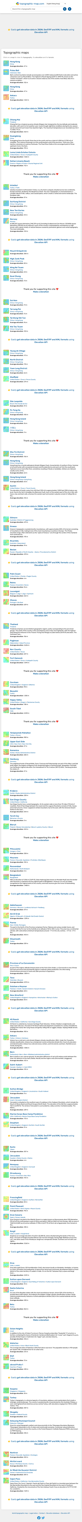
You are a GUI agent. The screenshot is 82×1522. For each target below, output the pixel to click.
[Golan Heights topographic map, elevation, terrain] (6, 1334)
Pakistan (13, 989)
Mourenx (14, 857)
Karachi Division (39, 989)
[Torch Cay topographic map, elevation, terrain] (6, 818)
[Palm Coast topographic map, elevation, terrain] (6, 576)
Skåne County (21, 1158)
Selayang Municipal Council (22, 1421)
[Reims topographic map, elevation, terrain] (6, 584)
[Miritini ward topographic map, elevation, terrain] (6, 1463)
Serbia (12, 753)
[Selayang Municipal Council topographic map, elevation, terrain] (6, 1427)
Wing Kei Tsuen (16, 267)
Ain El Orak (15, 914)
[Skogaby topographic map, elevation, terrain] (6, 1414)
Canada (12, 1067)
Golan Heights (16, 1329)
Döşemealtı (15, 939)
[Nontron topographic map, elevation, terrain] (6, 1454)
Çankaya (25, 1038)
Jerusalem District (21, 1100)
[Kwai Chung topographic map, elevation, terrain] (6, 278)
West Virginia (25, 1209)
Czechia (13, 1367)
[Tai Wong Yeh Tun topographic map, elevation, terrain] (6, 320)
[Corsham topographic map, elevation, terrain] (6, 684)
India (11, 711)
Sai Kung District (18, 201)
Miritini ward (16, 1461)
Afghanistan (14, 643)
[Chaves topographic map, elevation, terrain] (6, 602)
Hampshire (32, 997)
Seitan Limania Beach (20, 161)
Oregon (23, 702)
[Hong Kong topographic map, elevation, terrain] (6, 63)
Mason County (35, 1209)
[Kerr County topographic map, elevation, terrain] (6, 651)
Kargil (12, 1231)
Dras (12, 1263)
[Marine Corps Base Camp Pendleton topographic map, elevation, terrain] (6, 1116)
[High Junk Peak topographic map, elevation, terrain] (6, 261)
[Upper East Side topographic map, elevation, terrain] (6, 743)
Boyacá (20, 980)
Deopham (14, 1123)
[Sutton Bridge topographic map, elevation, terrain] (6, 1091)
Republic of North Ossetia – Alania (27, 552)
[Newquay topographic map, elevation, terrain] (6, 1166)
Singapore (13, 1391)
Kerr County (15, 649)
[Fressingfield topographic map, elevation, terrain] (6, 1199)
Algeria (12, 916)
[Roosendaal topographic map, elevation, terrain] (6, 868)
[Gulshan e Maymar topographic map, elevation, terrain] (6, 988)
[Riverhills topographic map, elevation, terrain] (6, 543)
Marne (26, 585)
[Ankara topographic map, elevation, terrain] (6, 97)
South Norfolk (40, 1125)
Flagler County (32, 576)
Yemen (12, 1472)
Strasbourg (15, 1173)
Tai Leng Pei (15, 309)
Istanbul (14, 185)
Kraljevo (14, 791)
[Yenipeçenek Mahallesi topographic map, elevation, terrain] (6, 735)
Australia (13, 520)
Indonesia (13, 73)
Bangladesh (15, 875)
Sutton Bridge (16, 1089)
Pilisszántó (15, 849)
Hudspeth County (32, 155)
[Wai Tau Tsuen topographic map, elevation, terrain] (6, 329)
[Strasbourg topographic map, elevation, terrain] (6, 1175)
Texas (23, 155)
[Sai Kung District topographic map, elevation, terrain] (6, 203)
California (24, 802)
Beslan (13, 549)
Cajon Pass (15, 1479)
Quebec (19, 1067)
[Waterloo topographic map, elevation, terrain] (6, 1347)
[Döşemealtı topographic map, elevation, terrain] (6, 941)
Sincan (18, 735)
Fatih (18, 188)
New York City (27, 744)
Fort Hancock (16, 658)
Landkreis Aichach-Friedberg (34, 907)
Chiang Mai (15, 120)
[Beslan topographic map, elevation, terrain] (6, 551)
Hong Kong (15, 61)
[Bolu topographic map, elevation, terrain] (6, 1306)
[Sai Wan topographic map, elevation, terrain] (6, 302)
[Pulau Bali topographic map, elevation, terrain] (6, 76)
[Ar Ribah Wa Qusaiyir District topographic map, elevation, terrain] (6, 1472)
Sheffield (14, 377)
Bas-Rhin (27, 1176)
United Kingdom (15, 685)
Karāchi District (28, 989)
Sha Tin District (17, 452)
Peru (11, 965)
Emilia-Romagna (20, 925)
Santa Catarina (17, 1288)
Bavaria (20, 907)
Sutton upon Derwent (20, 1279)
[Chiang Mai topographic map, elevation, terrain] (6, 126)
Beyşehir (14, 691)
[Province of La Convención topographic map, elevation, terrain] (6, 968)
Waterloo (14, 1343)
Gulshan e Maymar (18, 986)
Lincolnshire (33, 1091)
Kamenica (14, 750)
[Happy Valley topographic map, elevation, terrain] (6, 702)
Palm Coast (15, 574)
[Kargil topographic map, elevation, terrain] (6, 1237)
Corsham (14, 682)
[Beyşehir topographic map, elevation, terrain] (6, 693)
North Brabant (25, 869)
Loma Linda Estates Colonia (22, 152)
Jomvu (31, 1464)
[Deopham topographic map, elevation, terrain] (6, 1125)
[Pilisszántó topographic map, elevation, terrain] (6, 851)
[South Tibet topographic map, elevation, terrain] (6, 710)
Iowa (22, 1345)
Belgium (12, 594)
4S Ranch (14, 1019)
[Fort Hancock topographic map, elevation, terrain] (6, 660)
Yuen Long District (18, 368)
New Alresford (16, 995)
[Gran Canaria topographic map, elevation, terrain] (6, 1221)
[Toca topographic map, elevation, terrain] (6, 980)
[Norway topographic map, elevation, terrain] (6, 225)
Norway (13, 219)
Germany (13, 761)
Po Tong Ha (15, 410)
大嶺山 (13, 428)
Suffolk (31, 1200)
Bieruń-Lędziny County (39, 827)
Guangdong (15, 136)
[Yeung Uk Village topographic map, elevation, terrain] (6, 353)
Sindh (19, 989)
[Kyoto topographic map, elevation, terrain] (6, 1149)
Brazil (12, 404)
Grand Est (19, 585)
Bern (12, 1052)
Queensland (21, 543)
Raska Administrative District (25, 753)
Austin (13, 486)
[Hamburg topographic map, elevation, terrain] (6, 765)
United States (14, 155)
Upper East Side (17, 741)
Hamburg (14, 759)
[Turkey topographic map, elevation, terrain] (6, 1402)
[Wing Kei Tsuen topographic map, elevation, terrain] (6, 269)
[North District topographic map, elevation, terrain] (6, 361)
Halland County (22, 1414)
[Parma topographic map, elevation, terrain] (6, 928)
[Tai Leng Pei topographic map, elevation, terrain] (6, 311)
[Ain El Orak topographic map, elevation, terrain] (6, 916)
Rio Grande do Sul (21, 404)
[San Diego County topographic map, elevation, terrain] (6, 805)
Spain (12, 1217)
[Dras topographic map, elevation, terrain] (6, 1269)
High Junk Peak (17, 259)
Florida (23, 576)
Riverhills (14, 541)
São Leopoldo (16, 401)
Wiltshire (32, 685)
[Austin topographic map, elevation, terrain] (6, 492)
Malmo (30, 1158)
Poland (12, 827)
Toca (12, 978)
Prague (19, 1367)
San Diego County (18, 799)
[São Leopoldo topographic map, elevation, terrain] (6, 403)
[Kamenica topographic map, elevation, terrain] (6, 752)
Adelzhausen (16, 905)
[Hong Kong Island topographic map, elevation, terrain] (6, 421)
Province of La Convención (22, 963)
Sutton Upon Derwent (53, 1282)
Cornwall (32, 1167)
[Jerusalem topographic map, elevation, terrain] (6, 1104)
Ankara (13, 95)
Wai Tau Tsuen (16, 327)
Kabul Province (25, 643)
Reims (13, 582)
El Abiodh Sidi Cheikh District (34, 916)
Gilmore (13, 517)
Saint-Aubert (16, 1065)
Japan (12, 1149)
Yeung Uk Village (17, 351)
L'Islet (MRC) (27, 1067)
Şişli (12, 1356)
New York (17, 744)
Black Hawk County (32, 1345)
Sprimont (30, 594)
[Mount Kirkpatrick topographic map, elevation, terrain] (6, 252)
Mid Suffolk (39, 1200)
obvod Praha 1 (16, 1364)
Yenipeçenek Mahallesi (20, 733)
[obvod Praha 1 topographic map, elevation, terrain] (6, 1366)
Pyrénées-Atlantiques (38, 860)
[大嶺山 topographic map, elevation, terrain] (6, 429)
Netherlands (14, 869)
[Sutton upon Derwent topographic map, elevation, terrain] (6, 1281)
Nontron (14, 1452)
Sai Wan (13, 300)
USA (11, 744)
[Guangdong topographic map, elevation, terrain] (6, 142)
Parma (13, 922)
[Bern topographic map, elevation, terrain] (6, 1056)
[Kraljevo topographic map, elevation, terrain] (6, 793)
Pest (18, 851)
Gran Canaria (16, 1215)
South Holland (43, 1091)
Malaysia (13, 1423)
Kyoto (12, 1147)
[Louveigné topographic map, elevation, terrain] (6, 593)
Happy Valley (16, 700)
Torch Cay (14, 816)
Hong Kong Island (18, 419)
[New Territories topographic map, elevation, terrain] (6, 212)
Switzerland (14, 1054)
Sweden (13, 1158)
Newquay (14, 1164)
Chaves (13, 600)
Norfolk (31, 1125)
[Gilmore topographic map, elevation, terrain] (6, 519)
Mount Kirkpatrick (18, 251)
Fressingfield (16, 1197)
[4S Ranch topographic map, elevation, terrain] (6, 1025)
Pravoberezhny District (48, 552)
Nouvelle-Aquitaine (22, 860)
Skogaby (14, 1412)
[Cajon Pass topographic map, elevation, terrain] (6, 1485)
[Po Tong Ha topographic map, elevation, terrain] (6, 412)
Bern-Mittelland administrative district (37, 1054)
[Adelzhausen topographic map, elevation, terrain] (6, 907)
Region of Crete (21, 163)
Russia (12, 552)
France (12, 585)
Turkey (12, 98)
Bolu (12, 1304)
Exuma (20, 818)
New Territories (17, 210)
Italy (11, 925)
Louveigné (15, 591)
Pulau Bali (14, 70)
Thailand (13, 122)
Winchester (41, 997)
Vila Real (20, 602)
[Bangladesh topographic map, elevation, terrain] (6, 880)
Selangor (20, 1423)
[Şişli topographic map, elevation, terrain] (6, 1358)
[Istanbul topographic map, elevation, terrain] (6, 191)
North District (16, 359)
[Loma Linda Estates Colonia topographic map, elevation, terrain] (6, 154)
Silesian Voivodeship (23, 827)
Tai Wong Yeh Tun (18, 318)
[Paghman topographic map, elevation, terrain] (6, 642)
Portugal (13, 602)
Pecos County (31, 379)
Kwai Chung (15, 276)
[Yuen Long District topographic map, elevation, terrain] (6, 370)
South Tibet (15, 708)
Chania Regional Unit (35, 163)
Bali (19, 73)
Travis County (30, 488)
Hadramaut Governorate (24, 1472)
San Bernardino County (36, 1481)
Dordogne (34, 1455)
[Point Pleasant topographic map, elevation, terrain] (6, 1208)
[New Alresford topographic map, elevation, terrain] (6, 997)
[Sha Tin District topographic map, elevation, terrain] (6, 454)
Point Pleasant (17, 1206)
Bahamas (13, 818)
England (25, 685)
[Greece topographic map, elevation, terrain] (6, 531)
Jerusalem (15, 1098)
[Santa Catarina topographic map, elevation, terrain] (6, 1294)
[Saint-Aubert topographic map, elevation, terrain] (6, 1067)
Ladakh (17, 1234)
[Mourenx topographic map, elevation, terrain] (6, 859)
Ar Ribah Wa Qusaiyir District (23, 1470)
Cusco (17, 965)
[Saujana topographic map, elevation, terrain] (6, 1391)
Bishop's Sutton (52, 997)
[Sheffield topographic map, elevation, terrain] (6, 379)
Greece (12, 163)
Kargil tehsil (25, 1234)
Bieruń (13, 825)
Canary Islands (20, 1217)
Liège (19, 594)
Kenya (12, 1464)
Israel (12, 1100)
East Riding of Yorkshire (37, 1282)
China (12, 64)
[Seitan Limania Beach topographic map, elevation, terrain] (6, 163)
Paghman (14, 640)
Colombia (13, 980)
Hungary (13, 851)
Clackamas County (33, 702)
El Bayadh (19, 916)
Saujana (13, 1389)
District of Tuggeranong (25, 520)
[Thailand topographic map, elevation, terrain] (6, 630)
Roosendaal (15, 866)
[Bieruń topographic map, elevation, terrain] (6, 827)
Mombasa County (22, 1464)
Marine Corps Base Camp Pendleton (26, 1114)
